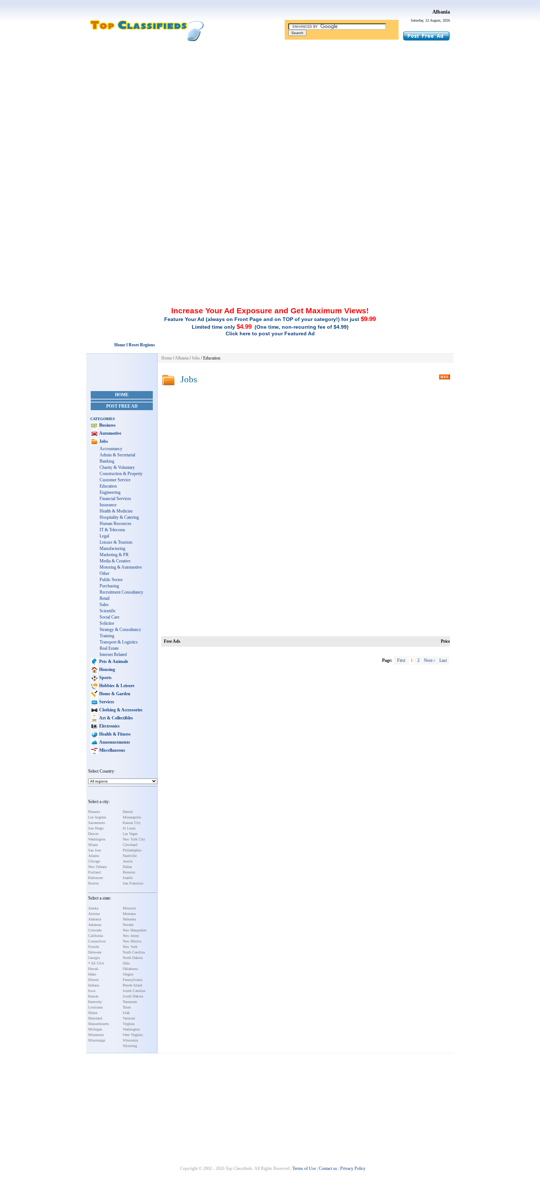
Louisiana (95, 1007)
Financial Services (115, 498)
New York (130, 947)
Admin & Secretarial (117, 454)
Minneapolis (132, 817)
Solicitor (107, 623)
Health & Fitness (114, 734)
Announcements (114, 742)
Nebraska (129, 919)
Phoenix (94, 812)
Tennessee (130, 1002)
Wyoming (130, 1046)
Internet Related (113, 654)
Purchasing (109, 585)
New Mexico (132, 941)
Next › (429, 660)
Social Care (109, 617)
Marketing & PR (114, 554)
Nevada (128, 925)
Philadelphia (132, 850)
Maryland (95, 1018)
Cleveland (130, 845)
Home (122, 394)
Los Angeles (97, 817)
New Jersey (131, 936)
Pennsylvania (132, 980)
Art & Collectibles (115, 718)
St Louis (129, 828)
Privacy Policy (353, 1168)
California (95, 936)
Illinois (93, 980)
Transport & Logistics (119, 642)
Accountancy (111, 448)
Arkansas (94, 925)
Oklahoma (130, 969)
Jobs (103, 441)
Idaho (92, 974)
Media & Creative (115, 561)
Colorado (95, 930)
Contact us (328, 1168)
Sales (104, 604)
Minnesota (96, 1035)
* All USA (96, 963)
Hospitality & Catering (119, 517)
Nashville (130, 856)
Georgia (94, 958)
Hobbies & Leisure (116, 685)
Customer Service (115, 479)
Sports (105, 677)
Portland (94, 872)
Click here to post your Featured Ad (270, 333)
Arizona (94, 914)
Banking (107, 461)
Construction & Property (121, 473)
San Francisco (133, 883)
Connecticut (97, 941)
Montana (129, 914)
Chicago (94, 861)
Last (443, 660)
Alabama (94, 919)
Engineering (110, 492)
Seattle (128, 878)
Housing (106, 669)
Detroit (128, 812)
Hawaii (93, 969)
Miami (93, 845)
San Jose (94, 850)
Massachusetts (98, 1024)
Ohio (126, 963)
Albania (441, 12)
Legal (104, 536)
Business (107, 425)
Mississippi (96, 1040)
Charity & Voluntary (117, 467)
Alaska (93, 908)
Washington (96, 839)
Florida (93, 947)
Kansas (93, 996)
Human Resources (116, 523)
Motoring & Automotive (121, 567)
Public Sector (111, 579)
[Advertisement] (270, 100)
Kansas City (132, 823)
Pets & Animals (113, 661)
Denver (93, 834)
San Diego (96, 828)
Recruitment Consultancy (121, 592)
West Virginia (133, 1035)
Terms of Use (304, 1168)
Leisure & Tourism (116, 542)
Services (106, 701)
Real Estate (109, 648)
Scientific (108, 610)
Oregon (128, 974)
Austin (128, 861)
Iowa (91, 991)
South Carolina (134, 991)
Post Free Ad (122, 406)
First (401, 660)
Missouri (129, 908)
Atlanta (93, 856)
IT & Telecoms (112, 529)
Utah (126, 1013)
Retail (104, 598)
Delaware (94, 952)
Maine (92, 1013)
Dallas (127, 867)
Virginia (128, 1024)
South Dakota (133, 996)
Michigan (95, 1029)
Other (104, 573)
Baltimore (95, 878)
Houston (129, 872)
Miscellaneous (111, 750)
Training (107, 635)
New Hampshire (134, 930)
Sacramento (96, 823)
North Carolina (134, 952)
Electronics (109, 726)
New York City (134, 839)
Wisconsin (130, 1040)
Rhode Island (132, 985)
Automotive (109, 433)
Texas (127, 1007)
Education (108, 486)
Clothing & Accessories (120, 709)
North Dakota (133, 958)
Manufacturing (112, 548)
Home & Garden (114, 693)
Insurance (108, 504)
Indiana (93, 985)
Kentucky (95, 1002)
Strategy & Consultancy (120, 629)
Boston (93, 883)
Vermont (129, 1018)
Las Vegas (130, 834)
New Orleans (97, 867)
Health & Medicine (116, 511)
